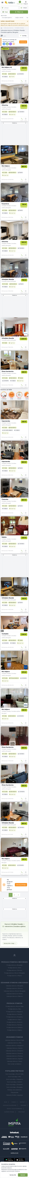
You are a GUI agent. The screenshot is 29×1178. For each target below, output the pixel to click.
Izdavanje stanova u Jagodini (14, 1058)
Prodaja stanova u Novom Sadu (14, 1006)
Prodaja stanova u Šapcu (14, 1019)
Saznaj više (13, 1175)
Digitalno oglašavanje (9, 1105)
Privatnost (21, 1112)
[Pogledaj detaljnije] (14, 56)
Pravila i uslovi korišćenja (14, 1108)
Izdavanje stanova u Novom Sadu (14, 1040)
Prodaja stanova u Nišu (14, 1009)
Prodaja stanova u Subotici (14, 1014)
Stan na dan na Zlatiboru (14, 1064)
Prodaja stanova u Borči (14, 967)
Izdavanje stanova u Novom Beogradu (14, 991)
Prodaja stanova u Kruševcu (14, 1022)
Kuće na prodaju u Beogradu (15, 1087)
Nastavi (23, 1175)
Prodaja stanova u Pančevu (14, 1025)
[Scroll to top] (14, 955)
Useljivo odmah (19, 17)
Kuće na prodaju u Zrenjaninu (14, 1084)
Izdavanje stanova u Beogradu (14, 986)
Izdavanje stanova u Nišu (14, 1043)
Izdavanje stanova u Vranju (14, 1061)
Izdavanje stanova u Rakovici (14, 996)
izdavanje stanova (8, 28)
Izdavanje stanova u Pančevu (14, 1056)
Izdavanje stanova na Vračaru (14, 993)
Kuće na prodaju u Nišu (14, 1076)
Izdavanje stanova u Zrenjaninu (14, 1051)
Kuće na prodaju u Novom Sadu (14, 1074)
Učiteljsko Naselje (19, 28)
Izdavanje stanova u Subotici (15, 1048)
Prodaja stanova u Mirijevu (14, 975)
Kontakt (22, 1102)
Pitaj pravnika (14, 1092)
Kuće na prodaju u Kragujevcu (14, 1079)
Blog (5, 1102)
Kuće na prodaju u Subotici (14, 1082)
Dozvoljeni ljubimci (7, 17)
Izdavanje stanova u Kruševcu (14, 1053)
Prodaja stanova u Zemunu (14, 970)
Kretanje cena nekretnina (14, 1090)
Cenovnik (23, 1105)
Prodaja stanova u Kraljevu (14, 1030)
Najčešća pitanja (9, 1112)
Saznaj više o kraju (9, 943)
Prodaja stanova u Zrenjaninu (14, 1017)
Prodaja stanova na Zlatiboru (15, 1027)
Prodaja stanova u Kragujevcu (14, 1011)
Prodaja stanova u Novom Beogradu (14, 973)
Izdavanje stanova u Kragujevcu (14, 1045)
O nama (14, 1102)
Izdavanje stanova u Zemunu (14, 988)
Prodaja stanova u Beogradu (14, 965)
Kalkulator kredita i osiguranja (14, 1095)
